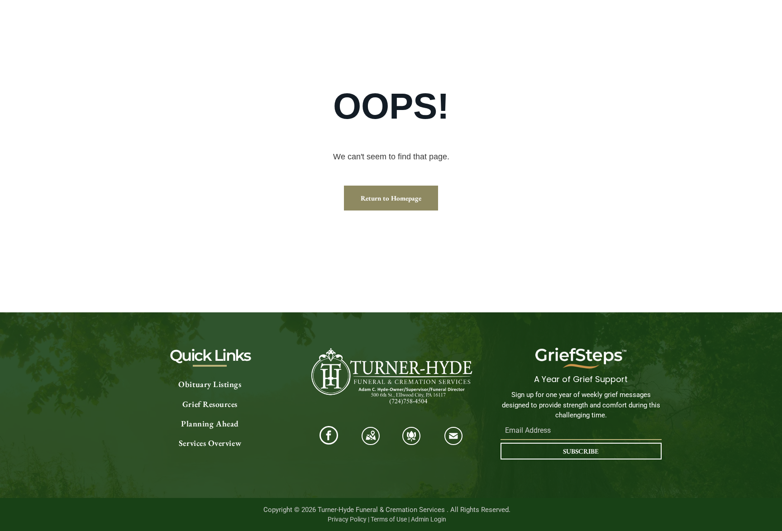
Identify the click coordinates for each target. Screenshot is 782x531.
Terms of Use (389, 519)
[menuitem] (209, 384)
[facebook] (328, 436)
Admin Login (428, 519)
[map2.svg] (370, 441)
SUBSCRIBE (581, 451)
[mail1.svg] (453, 441)
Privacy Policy (347, 519)
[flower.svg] (411, 441)
